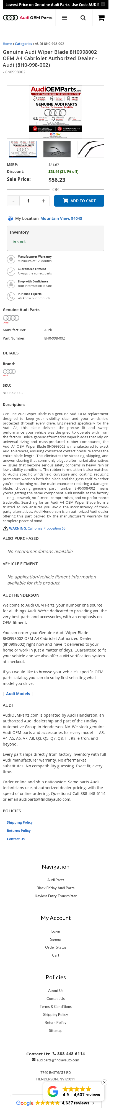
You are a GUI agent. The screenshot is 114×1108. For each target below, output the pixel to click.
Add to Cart (83, 200)
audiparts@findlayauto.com (58, 1060)
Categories (23, 43)
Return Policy (55, 1022)
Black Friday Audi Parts (55, 888)
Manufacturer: (14, 330)
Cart (55, 955)
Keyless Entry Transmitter (56, 896)
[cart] (102, 17)
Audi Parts (55, 880)
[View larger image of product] (23, 149)
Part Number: (14, 338)
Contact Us (16, 839)
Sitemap (56, 1030)
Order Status (55, 947)
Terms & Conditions (56, 1006)
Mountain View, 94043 (61, 218)
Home (7, 43)
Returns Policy (19, 830)
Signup (55, 939)
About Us (55, 990)
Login (55, 931)
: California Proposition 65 (37, 528)
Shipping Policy (20, 822)
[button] (73, 1091)
